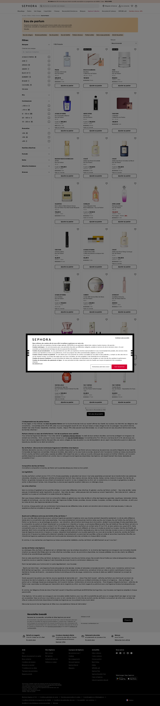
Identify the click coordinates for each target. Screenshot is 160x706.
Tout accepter (119, 366)
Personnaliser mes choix (100, 366)
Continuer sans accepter (122, 338)
